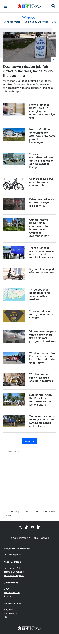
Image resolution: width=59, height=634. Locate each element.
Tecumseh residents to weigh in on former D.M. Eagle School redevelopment (42, 421)
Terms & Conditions (14, 571)
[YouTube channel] (33, 527)
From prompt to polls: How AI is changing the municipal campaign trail (42, 111)
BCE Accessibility (12, 554)
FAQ (38, 511)
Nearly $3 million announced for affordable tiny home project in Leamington (42, 136)
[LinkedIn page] (39, 527)
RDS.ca (7, 617)
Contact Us (28, 511)
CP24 (6, 588)
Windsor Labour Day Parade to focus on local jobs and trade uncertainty (42, 358)
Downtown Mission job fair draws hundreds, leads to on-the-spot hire (28, 71)
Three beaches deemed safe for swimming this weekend (39, 294)
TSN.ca (7, 596)
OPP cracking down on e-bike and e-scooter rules (41, 182)
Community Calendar (36, 21)
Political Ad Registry (14, 575)
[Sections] (6, 6)
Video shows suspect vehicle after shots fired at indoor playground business (42, 336)
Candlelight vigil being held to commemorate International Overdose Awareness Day (39, 228)
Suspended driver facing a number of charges (41, 314)
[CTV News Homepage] (29, 6)
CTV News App (12, 511)
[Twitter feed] (20, 527)
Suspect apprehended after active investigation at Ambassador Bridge (41, 161)
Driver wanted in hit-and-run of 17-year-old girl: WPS (41, 202)
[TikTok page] (26, 527)
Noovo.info (9, 609)
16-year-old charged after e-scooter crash (42, 271)
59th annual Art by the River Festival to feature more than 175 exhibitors (41, 399)
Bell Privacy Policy (13, 568)
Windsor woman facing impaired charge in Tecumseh (42, 378)
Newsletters (49, 511)
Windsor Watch (12, 21)
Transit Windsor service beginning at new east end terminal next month (42, 252)
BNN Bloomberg (12, 592)
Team (8, 515)
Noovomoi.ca (10, 613)
